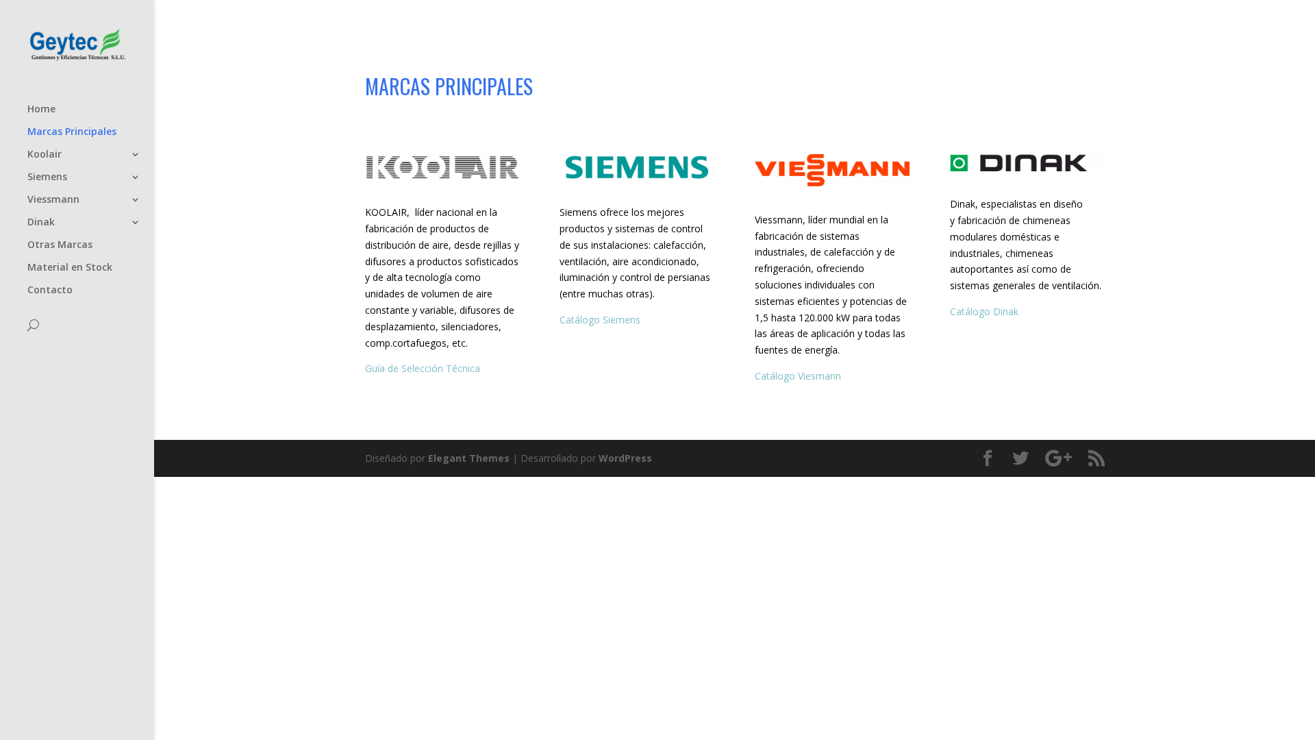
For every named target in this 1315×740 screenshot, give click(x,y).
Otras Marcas (59, 245)
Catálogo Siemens (603, 319)
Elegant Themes (469, 458)
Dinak (41, 222)
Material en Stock (69, 267)
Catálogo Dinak (984, 311)
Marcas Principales (71, 132)
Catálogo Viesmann (798, 375)
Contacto (50, 290)
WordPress (625, 458)
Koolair (44, 154)
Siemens (47, 177)
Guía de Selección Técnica (422, 368)
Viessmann (53, 200)
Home (41, 109)
